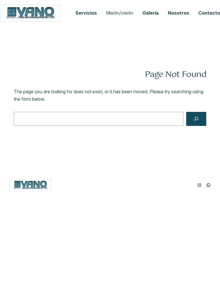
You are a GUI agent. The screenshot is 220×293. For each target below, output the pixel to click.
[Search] (196, 119)
